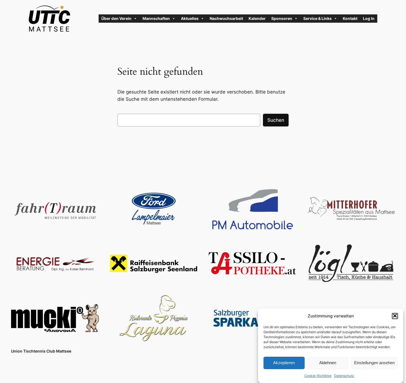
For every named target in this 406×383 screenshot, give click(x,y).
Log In (369, 18)
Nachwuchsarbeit (226, 18)
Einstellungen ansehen (374, 362)
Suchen (275, 120)
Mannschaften (156, 18)
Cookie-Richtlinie (317, 376)
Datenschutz (344, 376)
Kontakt (350, 18)
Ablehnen (327, 362)
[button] (395, 316)
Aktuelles (190, 18)
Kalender (257, 18)
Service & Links (317, 18)
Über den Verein (116, 18)
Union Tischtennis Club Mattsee (41, 351)
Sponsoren (281, 18)
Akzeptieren (284, 362)
